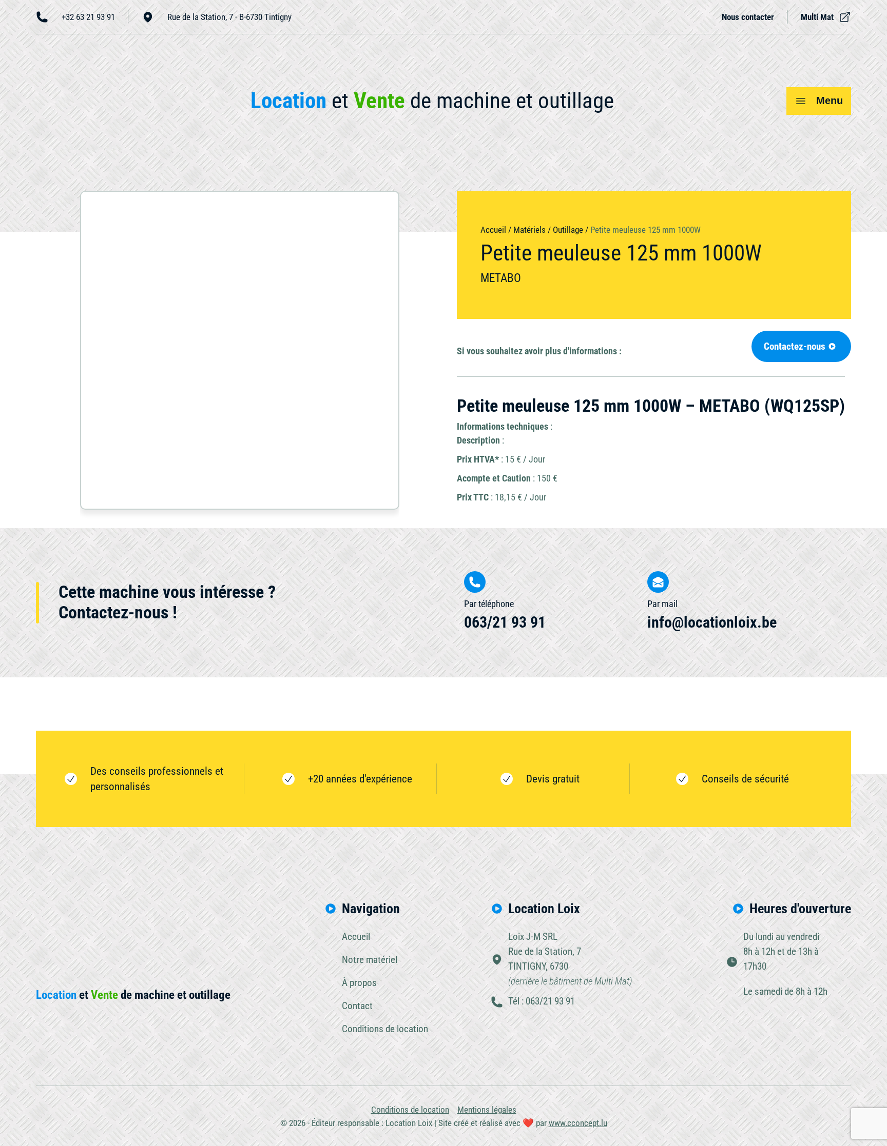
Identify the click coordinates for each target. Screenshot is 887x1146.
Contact (357, 1006)
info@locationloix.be (712, 622)
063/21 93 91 (505, 622)
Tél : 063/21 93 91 (541, 1001)
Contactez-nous (794, 346)
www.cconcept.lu (578, 1123)
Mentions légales (486, 1109)
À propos (359, 983)
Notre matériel (369, 960)
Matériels (529, 230)
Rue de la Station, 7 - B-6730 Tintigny (229, 17)
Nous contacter (748, 17)
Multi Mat (817, 17)
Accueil (493, 230)
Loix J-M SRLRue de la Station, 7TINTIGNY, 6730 (570, 959)
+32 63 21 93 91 (88, 17)
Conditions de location (385, 1029)
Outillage (568, 230)
